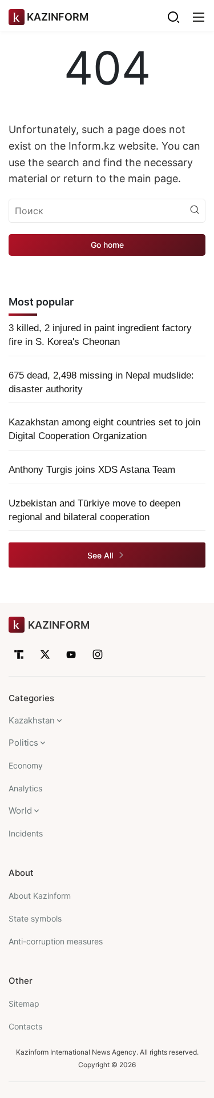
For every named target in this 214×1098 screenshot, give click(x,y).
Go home (107, 245)
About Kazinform (40, 895)
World (20, 810)
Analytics (25, 788)
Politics (23, 742)
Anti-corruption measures (56, 941)
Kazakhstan (32, 720)
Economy (26, 765)
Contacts (25, 1026)
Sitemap (24, 1003)
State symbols (35, 918)
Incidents (26, 833)
